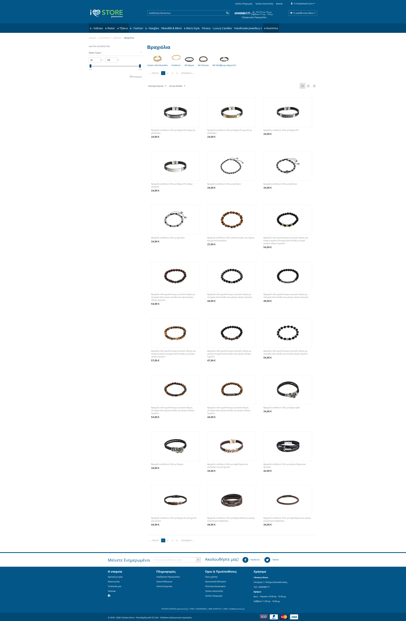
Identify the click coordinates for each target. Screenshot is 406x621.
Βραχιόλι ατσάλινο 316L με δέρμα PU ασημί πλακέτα (172, 185)
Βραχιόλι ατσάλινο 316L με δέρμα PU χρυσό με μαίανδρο (229, 131)
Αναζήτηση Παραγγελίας (168, 576)
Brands (279, 3)
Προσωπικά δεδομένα (215, 581)
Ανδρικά (117, 37)
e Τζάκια (122, 28)
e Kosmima (271, 28)
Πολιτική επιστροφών (215, 586)
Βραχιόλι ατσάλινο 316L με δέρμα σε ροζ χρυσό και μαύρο (173, 519)
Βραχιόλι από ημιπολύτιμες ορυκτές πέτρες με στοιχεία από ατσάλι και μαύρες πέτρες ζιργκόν (229, 296)
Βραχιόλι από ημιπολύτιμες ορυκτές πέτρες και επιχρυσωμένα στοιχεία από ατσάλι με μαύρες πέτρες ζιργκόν (173, 353)
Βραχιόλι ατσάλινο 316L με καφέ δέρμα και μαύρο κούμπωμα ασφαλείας (287, 519)
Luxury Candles (222, 28)
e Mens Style (192, 28)
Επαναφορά (137, 77)
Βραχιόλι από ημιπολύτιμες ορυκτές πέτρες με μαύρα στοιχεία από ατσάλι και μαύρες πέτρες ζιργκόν (229, 353)
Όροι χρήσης (211, 576)
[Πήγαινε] (198, 559)
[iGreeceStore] (106, 12)
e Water (110, 28)
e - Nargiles (152, 28)
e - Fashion (136, 28)
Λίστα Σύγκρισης (164, 586)
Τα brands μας (114, 586)
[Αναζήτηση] (227, 13)
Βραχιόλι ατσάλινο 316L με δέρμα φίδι (281, 407)
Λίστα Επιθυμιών (164, 581)
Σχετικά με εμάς (115, 576)
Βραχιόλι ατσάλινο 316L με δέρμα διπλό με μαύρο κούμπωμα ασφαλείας (231, 519)
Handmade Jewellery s (248, 28)
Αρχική (92, 37)
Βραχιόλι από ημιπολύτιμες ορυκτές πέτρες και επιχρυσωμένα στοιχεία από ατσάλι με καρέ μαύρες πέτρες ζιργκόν (285, 240)
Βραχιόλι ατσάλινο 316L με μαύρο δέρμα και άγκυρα (284, 465)
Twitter (275, 559)
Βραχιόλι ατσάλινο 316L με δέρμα (167, 464)
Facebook (255, 559)
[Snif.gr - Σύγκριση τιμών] (109, 595)
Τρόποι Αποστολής (264, 3)
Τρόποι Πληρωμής (243, 3)
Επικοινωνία (114, 581)
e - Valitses (96, 28)
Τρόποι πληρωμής (213, 595)
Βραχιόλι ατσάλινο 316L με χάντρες (224, 183)
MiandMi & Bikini (171, 28)
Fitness (206, 28)
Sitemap (112, 591)
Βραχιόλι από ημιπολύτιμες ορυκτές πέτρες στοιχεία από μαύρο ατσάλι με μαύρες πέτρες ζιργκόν (172, 410)
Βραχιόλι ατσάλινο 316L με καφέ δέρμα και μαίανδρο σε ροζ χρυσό (227, 465)
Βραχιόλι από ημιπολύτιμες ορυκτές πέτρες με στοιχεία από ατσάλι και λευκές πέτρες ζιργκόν (285, 352)
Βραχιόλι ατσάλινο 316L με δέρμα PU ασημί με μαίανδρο (173, 131)
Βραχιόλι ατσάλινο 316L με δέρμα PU (281, 130)
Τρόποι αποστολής (214, 591)
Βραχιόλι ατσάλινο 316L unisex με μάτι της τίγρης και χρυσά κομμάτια (230, 239)
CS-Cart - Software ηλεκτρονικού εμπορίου (172, 617)
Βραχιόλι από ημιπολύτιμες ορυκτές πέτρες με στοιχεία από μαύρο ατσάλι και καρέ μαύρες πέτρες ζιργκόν (173, 297)
